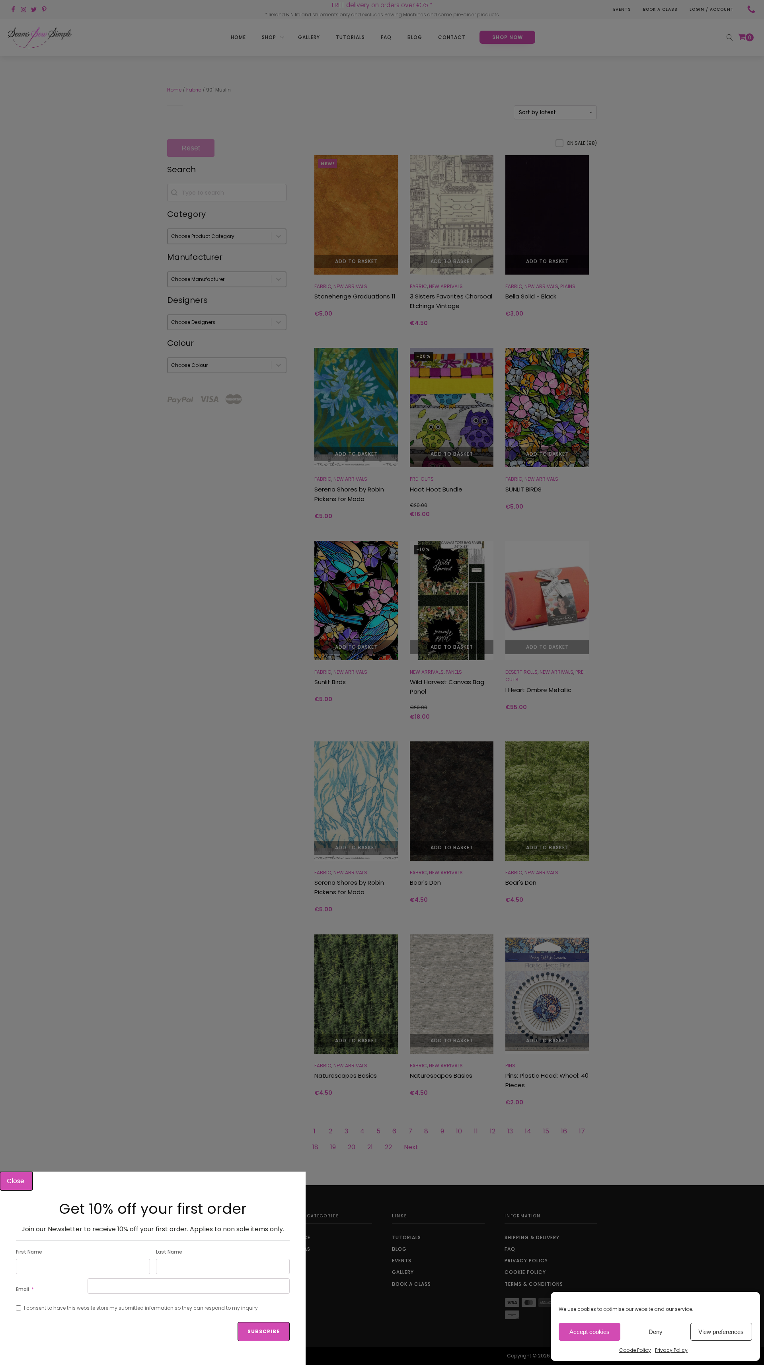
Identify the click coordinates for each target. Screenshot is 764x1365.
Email (22, 1289)
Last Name (169, 1251)
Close (16, 1181)
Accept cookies (589, 1331)
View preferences (721, 1331)
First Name (29, 1251)
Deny (656, 1331)
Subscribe (264, 1331)
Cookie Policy (635, 1350)
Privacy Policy (671, 1350)
